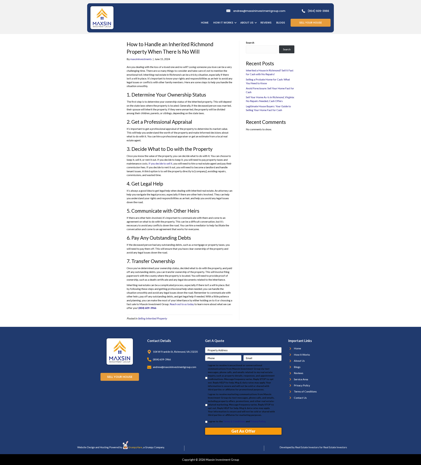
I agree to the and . (237, 421)
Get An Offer (243, 431)
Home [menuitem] (205, 23)
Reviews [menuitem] (266, 23)
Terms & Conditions (234, 421)
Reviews (298, 373)
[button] (235, 22)
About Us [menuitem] (246, 23)
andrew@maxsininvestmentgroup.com (259, 11)
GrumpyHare (135, 447)
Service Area (301, 379)
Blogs (297, 366)
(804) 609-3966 (318, 11)
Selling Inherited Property (152, 318)
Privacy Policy (257, 421)
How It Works (302, 354)
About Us (299, 360)
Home (297, 348)
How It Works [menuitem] (223, 23)
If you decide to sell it (160, 163)
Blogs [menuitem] (280, 23)
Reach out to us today (182, 304)
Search (250, 42)
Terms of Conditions (305, 391)
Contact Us (300, 397)
